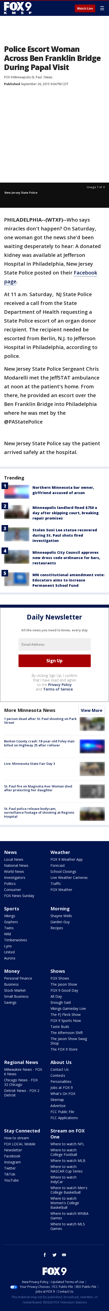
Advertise (58, 1105)
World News (14, 871)
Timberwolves (15, 940)
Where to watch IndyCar (63, 1179)
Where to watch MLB (67, 1160)
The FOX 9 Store (64, 1049)
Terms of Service (58, 689)
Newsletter (13, 1150)
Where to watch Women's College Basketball (64, 1203)
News (48, 77)
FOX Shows (59, 978)
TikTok (9, 1174)
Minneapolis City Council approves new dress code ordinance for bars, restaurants (66, 557)
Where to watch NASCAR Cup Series (66, 1169)
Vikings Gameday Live (68, 1008)
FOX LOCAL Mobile (19, 1144)
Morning (60, 909)
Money (12, 971)
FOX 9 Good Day (64, 990)
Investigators (14, 877)
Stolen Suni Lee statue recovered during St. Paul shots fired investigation (64, 535)
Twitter (10, 1168)
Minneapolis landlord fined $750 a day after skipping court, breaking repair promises (65, 513)
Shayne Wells (61, 915)
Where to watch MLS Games (67, 1226)
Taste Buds (59, 1026)
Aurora (9, 958)
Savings (10, 1002)
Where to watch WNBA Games (69, 1215)
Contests (57, 1075)
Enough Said (60, 1002)
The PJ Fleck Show (65, 1014)
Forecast (57, 865)
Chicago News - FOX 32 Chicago (21, 1082)
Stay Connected (22, 1131)
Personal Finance (18, 978)
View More (91, 710)
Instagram (12, 1162)
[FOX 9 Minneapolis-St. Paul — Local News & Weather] (18, 8)
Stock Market (15, 990)
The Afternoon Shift (66, 1032)
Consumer (12, 889)
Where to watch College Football (63, 1152)
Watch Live (85, 8)
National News (16, 865)
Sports (11, 909)
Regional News (21, 1062)
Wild (7, 934)
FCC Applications (64, 1117)
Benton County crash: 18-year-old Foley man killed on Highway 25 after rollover (39, 743)
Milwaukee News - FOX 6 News (23, 1071)
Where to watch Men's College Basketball (68, 1190)
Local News (13, 859)
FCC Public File (62, 1111)
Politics (10, 883)
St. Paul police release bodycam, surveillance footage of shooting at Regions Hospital (39, 812)
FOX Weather (61, 889)
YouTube (11, 1180)
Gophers (11, 921)
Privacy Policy (60, 684)
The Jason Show (63, 984)
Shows (57, 971)
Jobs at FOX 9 (61, 1087)
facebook (45, 1255)
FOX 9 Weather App (66, 859)
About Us (60, 1062)
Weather (60, 852)
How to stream (16, 1137)
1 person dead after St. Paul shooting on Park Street (40, 720)
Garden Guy (60, 921)
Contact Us (59, 1069)
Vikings (9, 915)
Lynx (8, 946)
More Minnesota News (29, 710)
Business (11, 984)
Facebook (12, 1156)
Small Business (16, 996)
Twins (9, 927)
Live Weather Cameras (69, 877)
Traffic (55, 883)
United (9, 952)
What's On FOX (62, 1093)
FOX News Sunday (19, 895)
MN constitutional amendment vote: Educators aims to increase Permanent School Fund (68, 580)
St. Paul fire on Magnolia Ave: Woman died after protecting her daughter (38, 788)
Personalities (60, 1081)
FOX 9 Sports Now (65, 1020)
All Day (56, 996)
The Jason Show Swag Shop (68, 1041)
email (64, 1255)
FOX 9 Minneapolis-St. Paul (23, 77)
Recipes (56, 927)
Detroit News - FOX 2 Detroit (21, 1092)
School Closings (63, 871)
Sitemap (57, 1099)
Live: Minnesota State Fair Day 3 (29, 763)
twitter (54, 1255)
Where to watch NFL (67, 1144)
